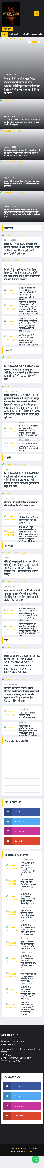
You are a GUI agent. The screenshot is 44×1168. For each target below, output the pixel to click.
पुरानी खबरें (7, 29)
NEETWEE (29, 1152)
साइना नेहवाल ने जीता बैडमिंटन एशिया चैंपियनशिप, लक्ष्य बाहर (27, 715)
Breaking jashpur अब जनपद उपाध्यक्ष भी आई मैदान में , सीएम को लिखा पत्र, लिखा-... (27, 1008)
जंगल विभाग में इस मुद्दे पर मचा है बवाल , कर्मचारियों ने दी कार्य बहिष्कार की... (28, 977)
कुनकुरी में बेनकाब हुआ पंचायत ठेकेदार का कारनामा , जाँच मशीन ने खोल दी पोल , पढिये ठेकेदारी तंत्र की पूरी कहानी (22, 183)
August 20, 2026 (12, 74)
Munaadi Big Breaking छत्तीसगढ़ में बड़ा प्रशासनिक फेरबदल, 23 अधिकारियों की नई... (28, 869)
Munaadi (13, 1149)
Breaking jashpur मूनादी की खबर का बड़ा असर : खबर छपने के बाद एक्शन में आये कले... (28, 931)
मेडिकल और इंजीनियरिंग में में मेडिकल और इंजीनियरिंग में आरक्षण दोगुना (21, 504)
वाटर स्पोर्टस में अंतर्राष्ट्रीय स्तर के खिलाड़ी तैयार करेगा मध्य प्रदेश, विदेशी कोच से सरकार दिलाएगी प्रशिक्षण (28, 731)
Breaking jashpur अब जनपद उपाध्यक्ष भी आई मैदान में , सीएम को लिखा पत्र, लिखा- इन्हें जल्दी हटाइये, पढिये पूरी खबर (22, 122)
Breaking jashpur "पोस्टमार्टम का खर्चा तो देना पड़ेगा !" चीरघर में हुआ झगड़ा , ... (28, 900)
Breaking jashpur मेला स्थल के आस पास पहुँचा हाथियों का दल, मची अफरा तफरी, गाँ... (28, 962)
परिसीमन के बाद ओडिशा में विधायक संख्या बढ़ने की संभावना (28, 519)
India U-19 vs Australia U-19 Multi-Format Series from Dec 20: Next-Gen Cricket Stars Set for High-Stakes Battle (22, 664)
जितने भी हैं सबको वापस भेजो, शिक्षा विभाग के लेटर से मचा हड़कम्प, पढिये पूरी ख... (28, 884)
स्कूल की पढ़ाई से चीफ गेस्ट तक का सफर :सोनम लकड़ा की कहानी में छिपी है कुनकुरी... (28, 915)
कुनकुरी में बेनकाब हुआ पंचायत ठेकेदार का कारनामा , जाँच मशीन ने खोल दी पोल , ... (28, 946)
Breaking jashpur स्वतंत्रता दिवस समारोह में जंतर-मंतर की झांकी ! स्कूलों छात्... (28, 993)
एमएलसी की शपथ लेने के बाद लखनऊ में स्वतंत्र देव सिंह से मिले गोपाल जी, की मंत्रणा (28, 447)
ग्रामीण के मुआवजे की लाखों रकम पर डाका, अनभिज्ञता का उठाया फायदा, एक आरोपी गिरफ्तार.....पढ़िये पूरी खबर (28, 340)
